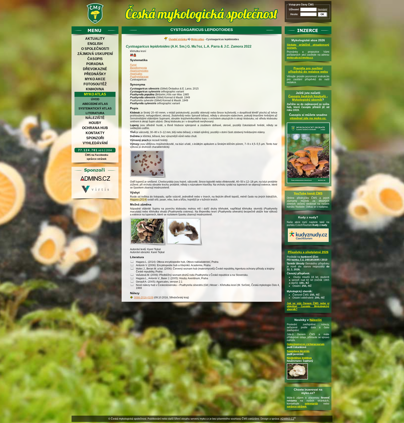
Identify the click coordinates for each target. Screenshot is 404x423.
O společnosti (95, 49)
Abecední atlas (95, 103)
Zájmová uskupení (95, 54)
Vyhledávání (95, 143)
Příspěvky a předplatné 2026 (308, 252)
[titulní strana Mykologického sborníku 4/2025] (308, 183)
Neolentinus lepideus (299, 357)
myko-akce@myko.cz (300, 57)
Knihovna (95, 89)
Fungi (133, 64)
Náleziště (95, 118)
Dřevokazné (95, 69)
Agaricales (136, 73)
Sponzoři (95, 138)
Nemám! (322, 9)
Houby (95, 123)
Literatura (95, 113)
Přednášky (95, 74)
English (95, 43)
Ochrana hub (95, 128)
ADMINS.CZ (287, 418)
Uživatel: (294, 9)
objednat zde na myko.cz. (308, 118)
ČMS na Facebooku (96, 154)
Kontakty (95, 133)
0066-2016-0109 (143, 297)
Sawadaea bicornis (298, 351)
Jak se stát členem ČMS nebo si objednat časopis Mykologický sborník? (308, 306)
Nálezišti (316, 320)
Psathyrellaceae (139, 76)
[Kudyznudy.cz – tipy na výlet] (308, 242)
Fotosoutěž (95, 84)
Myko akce (95, 79)
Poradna (95, 64)
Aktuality (95, 38)
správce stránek (96, 158)
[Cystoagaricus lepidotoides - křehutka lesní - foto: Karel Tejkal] (148, 164)
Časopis (95, 59)
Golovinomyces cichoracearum (305, 344)
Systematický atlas (95, 108)
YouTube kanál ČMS (308, 193)
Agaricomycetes (139, 70)
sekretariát (311, 403)
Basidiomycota (138, 67)
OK (322, 14)
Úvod (95, 99)
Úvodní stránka (178, 39)
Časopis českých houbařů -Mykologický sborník (308, 98)
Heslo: (294, 14)
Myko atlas (95, 94)
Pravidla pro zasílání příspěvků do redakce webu (308, 70)
